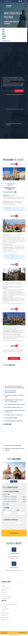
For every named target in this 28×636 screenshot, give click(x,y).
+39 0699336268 (14, 553)
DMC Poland (4, 615)
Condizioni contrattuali (6, 596)
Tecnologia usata (5, 617)
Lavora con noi (4, 594)
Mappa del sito (4, 619)
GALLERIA (9, 40)
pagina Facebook (5, 613)
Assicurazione (4, 606)
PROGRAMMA (4, 40)
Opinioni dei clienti (5, 587)
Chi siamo (3, 585)
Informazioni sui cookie (6, 598)
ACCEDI (25, 1)
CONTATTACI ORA (14, 567)
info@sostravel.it (9, 1)
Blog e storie (4, 590)
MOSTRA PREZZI (22, 632)
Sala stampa (4, 592)
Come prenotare (4, 609)
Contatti (3, 611)
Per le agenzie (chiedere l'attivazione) (9, 604)
